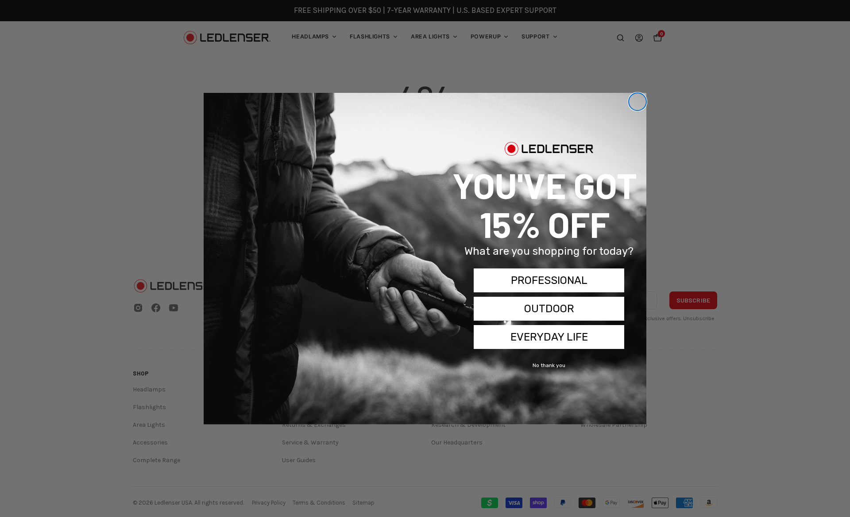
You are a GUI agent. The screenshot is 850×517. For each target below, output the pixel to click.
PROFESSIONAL (549, 280)
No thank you (549, 365)
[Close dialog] (637, 102)
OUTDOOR (549, 309)
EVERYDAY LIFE (549, 337)
